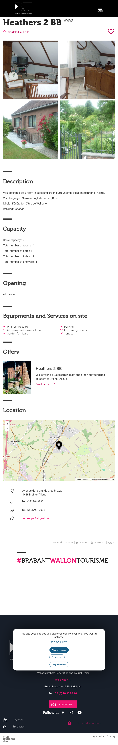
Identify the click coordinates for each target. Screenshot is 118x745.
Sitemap (111, 736)
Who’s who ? (61, 679)
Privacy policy (59, 641)
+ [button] (7, 423)
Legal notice (98, 736)
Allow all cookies (59, 650)
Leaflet (78, 480)
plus (110, 543)
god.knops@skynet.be (35, 518)
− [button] (7, 428)
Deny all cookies (59, 664)
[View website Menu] (100, 8)
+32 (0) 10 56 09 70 (65, 693)
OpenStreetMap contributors (103, 480)
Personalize (57, 657)
